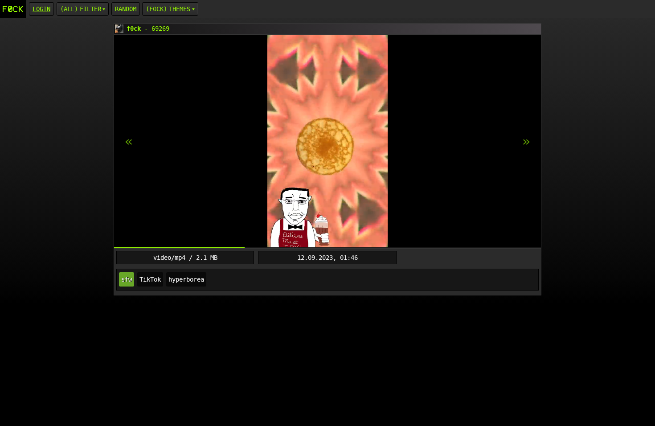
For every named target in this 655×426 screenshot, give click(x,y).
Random (125, 8)
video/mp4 (169, 257)
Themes (179, 8)
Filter (90, 8)
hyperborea (186, 279)
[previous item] (526, 141)
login (41, 8)
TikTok (150, 279)
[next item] (129, 141)
